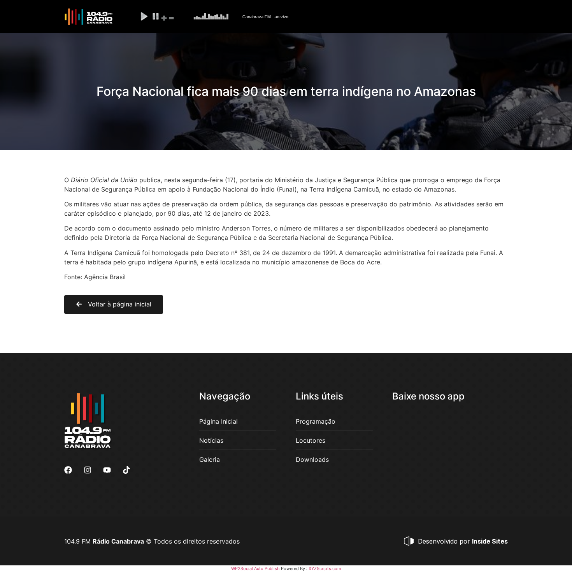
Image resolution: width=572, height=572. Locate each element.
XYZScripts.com (325, 568)
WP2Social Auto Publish (255, 568)
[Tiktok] (126, 470)
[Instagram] (87, 470)
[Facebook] (68, 470)
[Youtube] (107, 470)
